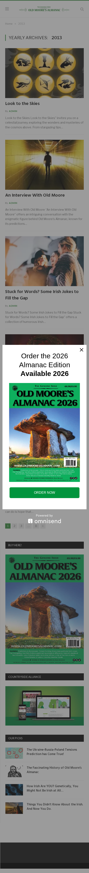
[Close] (82, 350)
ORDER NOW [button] (44, 492)
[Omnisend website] (44, 518)
